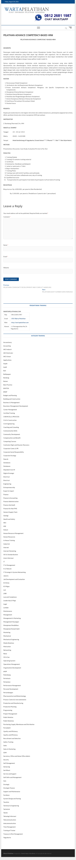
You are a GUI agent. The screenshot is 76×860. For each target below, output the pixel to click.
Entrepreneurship (9, 487)
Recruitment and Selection (12, 738)
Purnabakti (7, 728)
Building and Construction (11, 399)
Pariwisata (6, 678)
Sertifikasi (6, 770)
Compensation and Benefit (12, 438)
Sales (5, 745)
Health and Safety (9, 519)
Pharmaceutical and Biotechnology (14, 696)
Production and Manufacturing (13, 703)
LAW (5, 593)
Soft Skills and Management (12, 777)
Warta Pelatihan (8, 853)
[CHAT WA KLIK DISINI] (53, 14)
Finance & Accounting (10, 498)
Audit (5, 367)
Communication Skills (10, 431)
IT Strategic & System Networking (14, 572)
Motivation (7, 646)
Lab (4, 590)
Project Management (10, 714)
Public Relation (8, 717)
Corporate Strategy (9, 455)
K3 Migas (6, 586)
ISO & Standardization (10, 554)
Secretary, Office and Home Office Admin (16, 756)
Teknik (5, 813)
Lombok (6, 607)
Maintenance (7, 611)
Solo (4, 781)
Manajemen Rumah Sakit (11, 629)
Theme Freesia (24, 853)
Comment (7, 217)
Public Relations (8, 721)
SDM (5, 752)
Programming (7, 710)
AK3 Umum (7, 356)
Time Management (9, 827)
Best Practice (7, 385)
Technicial (6, 809)
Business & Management (11, 402)
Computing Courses (9, 441)
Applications (7, 360)
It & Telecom (7, 569)
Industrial (6, 544)
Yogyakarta (7, 837)
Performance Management (12, 685)
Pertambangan (8, 692)
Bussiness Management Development (15, 406)
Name (5, 245)
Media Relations (8, 643)
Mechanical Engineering (11, 639)
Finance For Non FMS (10, 508)
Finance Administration (11, 501)
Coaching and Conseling (11, 427)
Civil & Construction (10, 420)
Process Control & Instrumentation (14, 699)
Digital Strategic (8, 473)
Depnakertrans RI (9, 470)
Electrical (6, 477)
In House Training (9, 540)
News (5, 653)
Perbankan (6, 682)
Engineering (7, 484)
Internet (6, 547)
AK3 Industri (7, 349)
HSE (4, 526)
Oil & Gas (6, 657)
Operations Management (11, 664)
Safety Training (8, 742)
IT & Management (9, 565)
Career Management (10, 409)
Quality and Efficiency (10, 731)
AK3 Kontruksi (8, 353)
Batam (5, 381)
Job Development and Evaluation (14, 579)
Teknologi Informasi (9, 816)
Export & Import (8, 491)
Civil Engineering (8, 424)
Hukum (5, 530)
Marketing (6, 632)
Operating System (9, 661)
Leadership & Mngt (9, 600)
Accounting (7, 346)
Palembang (7, 675)
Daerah (5, 459)
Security (6, 760)
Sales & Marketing (9, 749)
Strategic (6, 784)
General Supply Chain (10, 512)
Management (7, 615)
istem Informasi (8, 558)
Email (5, 256)
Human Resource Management (13, 533)
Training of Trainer (9, 830)
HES (4, 523)
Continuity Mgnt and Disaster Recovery (16, 445)
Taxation (6, 802)
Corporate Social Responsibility (13, 452)
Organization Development (12, 668)
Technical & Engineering (11, 806)
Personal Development (10, 689)
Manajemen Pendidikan (11, 625)
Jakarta (5, 576)
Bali (4, 371)
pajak (5, 671)
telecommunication (9, 823)
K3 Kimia (6, 583)
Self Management (9, 763)
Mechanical (7, 636)
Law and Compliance (10, 597)
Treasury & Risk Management (13, 834)
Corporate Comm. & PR (10, 448)
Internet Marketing (9, 551)
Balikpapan (7, 374)
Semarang (6, 767)
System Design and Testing (12, 798)
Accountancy (7, 342)
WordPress (32, 853)
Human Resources (9, 537)
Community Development (11, 434)
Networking (7, 650)
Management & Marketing (12, 618)
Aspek (5, 363)
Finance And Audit (9, 505)
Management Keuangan (11, 622)
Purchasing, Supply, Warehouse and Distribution (18, 724)
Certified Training (9, 413)
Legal (5, 604)
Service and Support (9, 774)
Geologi (5, 515)
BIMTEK (6, 388)
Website (6, 268)
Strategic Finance (9, 788)
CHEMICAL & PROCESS (11, 417)
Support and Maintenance (11, 791)
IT (4, 561)
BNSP (5, 392)
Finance (5, 494)
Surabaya (6, 795)
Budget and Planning (10, 395)
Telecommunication (9, 820)
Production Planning (9, 707)
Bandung (6, 378)
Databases (6, 463)
